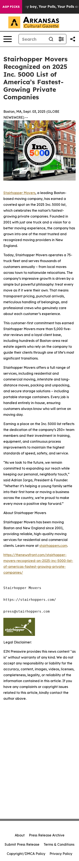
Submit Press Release (22, 844)
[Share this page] (73, 39)
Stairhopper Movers (19, 193)
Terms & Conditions (59, 844)
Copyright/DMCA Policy (26, 854)
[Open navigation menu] (7, 39)
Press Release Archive (46, 835)
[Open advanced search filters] (61, 39)
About (20, 835)
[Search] (51, 39)
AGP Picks (11, 7)
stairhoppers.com (53, 545)
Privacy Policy (61, 854)
